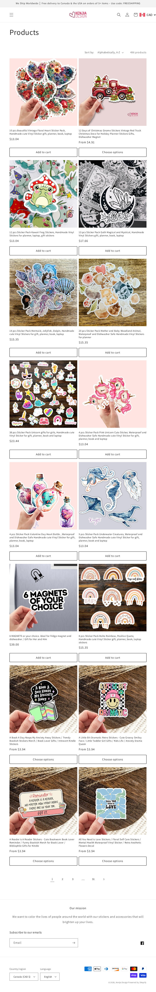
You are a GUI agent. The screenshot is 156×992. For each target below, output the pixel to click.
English (48, 976)
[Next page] (103, 879)
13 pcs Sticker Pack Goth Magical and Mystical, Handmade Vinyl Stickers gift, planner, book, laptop (111, 234)
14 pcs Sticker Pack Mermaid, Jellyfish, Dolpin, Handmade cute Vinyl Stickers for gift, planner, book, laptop (42, 332)
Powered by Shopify (137, 982)
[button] (11, 15)
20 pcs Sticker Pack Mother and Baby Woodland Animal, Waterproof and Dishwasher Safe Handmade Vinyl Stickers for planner (111, 334)
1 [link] (52, 879)
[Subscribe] (73, 942)
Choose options (112, 152)
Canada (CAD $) (22, 976)
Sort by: (89, 52)
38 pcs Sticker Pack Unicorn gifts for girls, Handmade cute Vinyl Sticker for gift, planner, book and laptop (42, 434)
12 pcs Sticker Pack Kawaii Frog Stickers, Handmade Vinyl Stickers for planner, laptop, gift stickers (42, 234)
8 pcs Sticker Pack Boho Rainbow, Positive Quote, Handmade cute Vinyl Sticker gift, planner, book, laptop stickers (110, 639)
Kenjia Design (122, 982)
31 (93, 879)
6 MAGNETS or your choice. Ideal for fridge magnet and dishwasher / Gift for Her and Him (40, 638)
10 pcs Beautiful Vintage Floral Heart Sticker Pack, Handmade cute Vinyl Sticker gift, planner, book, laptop (41, 132)
